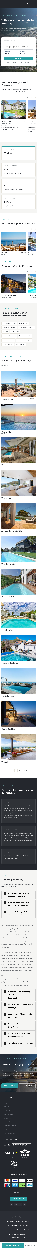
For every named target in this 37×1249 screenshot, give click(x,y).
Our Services (8, 1114)
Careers (7, 1111)
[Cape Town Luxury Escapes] (12, 4)
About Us (7, 1118)
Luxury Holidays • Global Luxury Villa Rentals (18, 1225)
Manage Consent (28, 1230)
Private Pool (7, 344)
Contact (7, 1122)
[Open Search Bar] (28, 4)
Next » (25, 770)
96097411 (25, 1157)
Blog (6, 1129)
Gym (5, 332)
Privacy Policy (8, 1230)
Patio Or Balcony (24, 340)
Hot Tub (15, 332)
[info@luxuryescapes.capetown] (20, 1205)
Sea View (20, 344)
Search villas (27, 1085)
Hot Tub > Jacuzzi (9, 336)
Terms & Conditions (10, 1133)
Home (6, 1103)
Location (7, 45)
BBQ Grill (23, 323)
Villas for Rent (9, 1107)
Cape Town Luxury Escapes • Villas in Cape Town (18, 1221)
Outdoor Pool (8, 340)
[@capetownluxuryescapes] (16, 1205)
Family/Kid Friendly (9, 328)
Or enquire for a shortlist (19, 62)
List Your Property (10, 1126)
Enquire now (9, 1085)
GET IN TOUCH (19, 1199)
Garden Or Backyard (27, 328)
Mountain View (25, 336)
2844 (11, 1157)
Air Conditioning (9, 323)
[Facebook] (12, 1205)
